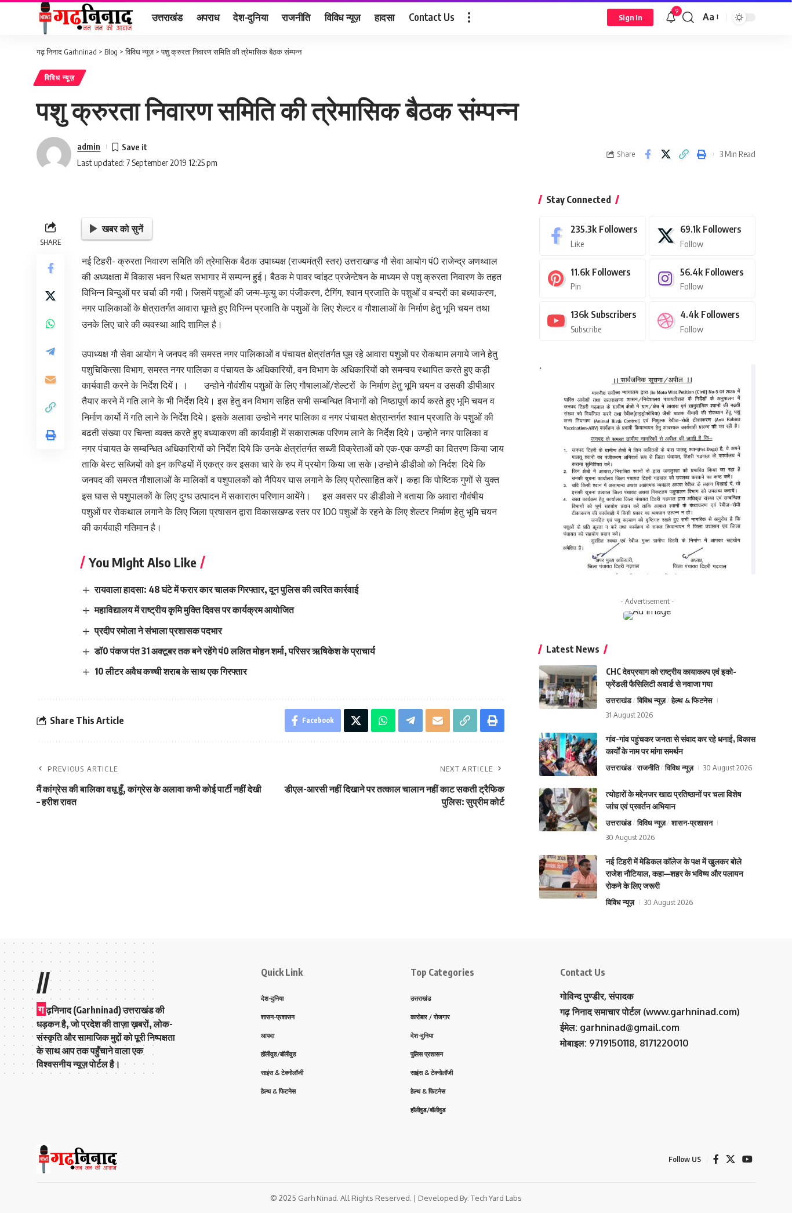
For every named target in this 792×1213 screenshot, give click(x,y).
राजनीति (648, 767)
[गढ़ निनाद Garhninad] (85, 17)
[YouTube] (747, 1159)
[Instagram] (702, 279)
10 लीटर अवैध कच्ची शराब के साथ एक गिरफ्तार (171, 671)
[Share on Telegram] (50, 352)
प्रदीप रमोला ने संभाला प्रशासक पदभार (158, 630)
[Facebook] (592, 236)
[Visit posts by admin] (54, 154)
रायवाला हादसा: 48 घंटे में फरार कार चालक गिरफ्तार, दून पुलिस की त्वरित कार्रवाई (226, 589)
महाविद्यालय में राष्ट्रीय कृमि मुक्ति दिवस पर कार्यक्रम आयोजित (194, 609)
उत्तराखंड (618, 700)
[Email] (50, 380)
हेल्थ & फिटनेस (692, 700)
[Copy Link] (683, 154)
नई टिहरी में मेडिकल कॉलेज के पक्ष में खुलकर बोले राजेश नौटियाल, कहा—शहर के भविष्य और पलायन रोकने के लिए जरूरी (674, 873)
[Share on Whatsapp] (50, 324)
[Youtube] (592, 321)
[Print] (701, 154)
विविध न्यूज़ (60, 77)
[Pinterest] (592, 279)
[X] (702, 236)
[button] (469, 17)
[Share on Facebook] (648, 154)
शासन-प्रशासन (692, 822)
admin (88, 146)
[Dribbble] (702, 321)
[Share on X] (665, 154)
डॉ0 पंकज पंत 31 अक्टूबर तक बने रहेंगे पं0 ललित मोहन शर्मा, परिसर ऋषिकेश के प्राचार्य (235, 651)
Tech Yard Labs (496, 1198)
